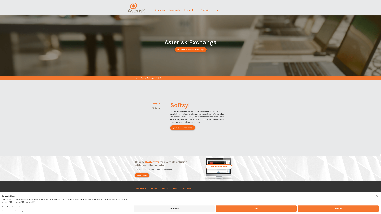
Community (189, 10)
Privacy (154, 188)
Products (205, 10)
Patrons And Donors (170, 188)
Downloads (174, 10)
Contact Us (187, 188)
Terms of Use (141, 188)
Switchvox (152, 162)
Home (137, 78)
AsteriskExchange (147, 78)
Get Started (160, 10)
